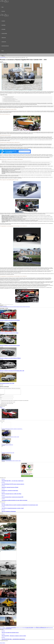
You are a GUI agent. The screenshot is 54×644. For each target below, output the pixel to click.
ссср (4, 628)
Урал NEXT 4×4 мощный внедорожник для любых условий (10, 436)
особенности (42, 627)
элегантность (11, 304)
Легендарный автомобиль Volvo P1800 (7, 383)
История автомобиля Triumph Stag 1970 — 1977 (8, 418)
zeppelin (6, 304)
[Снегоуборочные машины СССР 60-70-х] (8, 550)
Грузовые (3, 29)
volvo (5, 627)
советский (3, 628)
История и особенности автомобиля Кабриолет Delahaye (10, 358)
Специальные (4, 33)
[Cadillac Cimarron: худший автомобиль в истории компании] (8, 597)
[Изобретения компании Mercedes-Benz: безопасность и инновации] (8, 522)
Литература (4, 41)
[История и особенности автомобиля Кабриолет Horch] (8, 343)
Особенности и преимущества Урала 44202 (8, 452)
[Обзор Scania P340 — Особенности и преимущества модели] (8, 541)
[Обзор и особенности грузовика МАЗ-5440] (8, 625)
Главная (1, 57)
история (31, 627)
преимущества (51, 627)
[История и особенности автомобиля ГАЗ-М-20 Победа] (8, 318)
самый (0, 628)
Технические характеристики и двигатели (9, 98)
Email (1, 397)
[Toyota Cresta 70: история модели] (8, 531)
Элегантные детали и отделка (9, 97)
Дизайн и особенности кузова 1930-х (8, 96)
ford (0, 627)
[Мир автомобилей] (4, 2)
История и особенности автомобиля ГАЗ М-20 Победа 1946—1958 (12, 370)
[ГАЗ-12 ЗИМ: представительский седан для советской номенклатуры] (8, 616)
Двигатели (4, 37)
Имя (1, 395)
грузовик (23, 627)
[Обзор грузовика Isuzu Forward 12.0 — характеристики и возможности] (8, 578)
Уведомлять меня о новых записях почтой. (7, 403)
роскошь (8, 304)
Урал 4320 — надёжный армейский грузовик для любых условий (11, 460)
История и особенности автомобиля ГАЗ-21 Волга (9, 332)
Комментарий (2, 394)
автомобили (8, 627)
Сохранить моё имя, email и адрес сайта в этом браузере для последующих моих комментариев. (14, 400)
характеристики (8, 628)
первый (47, 627)
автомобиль (13, 627)
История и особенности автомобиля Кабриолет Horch (10, 345)
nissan (1, 627)
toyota (4, 627)
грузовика (27, 627)
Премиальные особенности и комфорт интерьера (10, 99)
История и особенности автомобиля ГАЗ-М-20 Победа (10, 320)
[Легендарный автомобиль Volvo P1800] (8, 381)
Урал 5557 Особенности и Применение (7, 444)
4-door (1, 304)
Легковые (3, 25)
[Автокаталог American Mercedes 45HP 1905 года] (8, 569)
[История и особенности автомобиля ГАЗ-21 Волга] (8, 331)
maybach (3, 304)
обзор (37, 627)
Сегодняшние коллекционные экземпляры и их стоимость (11, 100)
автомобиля (17, 627)
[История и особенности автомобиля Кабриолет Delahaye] (8, 356)
